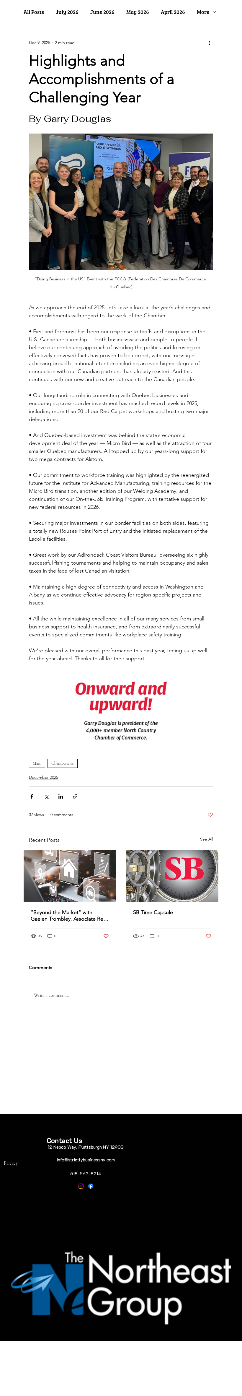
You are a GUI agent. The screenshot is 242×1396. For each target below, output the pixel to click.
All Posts (34, 12)
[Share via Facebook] (32, 796)
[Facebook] (90, 1186)
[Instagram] (81, 1186)
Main (37, 763)
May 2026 (137, 12)
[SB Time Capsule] (172, 876)
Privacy (11, 1163)
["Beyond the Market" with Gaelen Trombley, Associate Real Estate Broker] (70, 876)
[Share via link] (75, 796)
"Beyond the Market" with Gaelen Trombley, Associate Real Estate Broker (69, 915)
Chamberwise (62, 763)
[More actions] (209, 42)
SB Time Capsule (153, 912)
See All (206, 839)
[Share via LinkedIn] (60, 796)
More (203, 12)
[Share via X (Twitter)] (46, 796)
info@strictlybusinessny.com (86, 1159)
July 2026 (67, 12)
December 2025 (43, 777)
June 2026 (102, 12)
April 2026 (173, 12)
